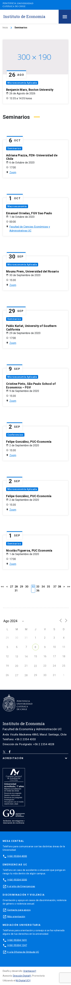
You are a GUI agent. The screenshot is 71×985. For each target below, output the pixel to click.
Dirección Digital (21, 975)
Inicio (5, 27)
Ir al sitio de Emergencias (21, 886)
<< (2, 586)
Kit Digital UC (22, 980)
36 (37, 590)
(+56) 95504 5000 (17, 879)
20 (16, 665)
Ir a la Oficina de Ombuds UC (23, 952)
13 (16, 656)
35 (48, 586)
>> (68, 586)
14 (26, 656)
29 (21, 586)
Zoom (12, 172)
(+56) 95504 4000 (17, 856)
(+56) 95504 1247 (17, 945)
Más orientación (16, 916)
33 (37, 586)
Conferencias (15, 434)
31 (16, 590)
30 (26, 586)
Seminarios (14, 148)
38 (59, 586)
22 (35, 665)
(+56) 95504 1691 (17, 940)
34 (43, 586)
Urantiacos (29, 971)
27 (11, 586)
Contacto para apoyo (19, 909)
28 (16, 586)
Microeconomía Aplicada (22, 82)
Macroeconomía (17, 206)
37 (54, 586)
